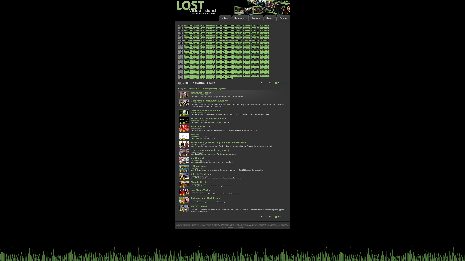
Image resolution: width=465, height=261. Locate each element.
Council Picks (203, 89)
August (229, 25)
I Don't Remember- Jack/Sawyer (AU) (210, 150)
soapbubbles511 (197, 112)
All (185, 89)
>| (284, 83)
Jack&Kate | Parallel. (201, 93)
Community (239, 18)
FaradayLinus (196, 120)
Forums (283, 18)
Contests (256, 18)
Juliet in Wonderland (201, 174)
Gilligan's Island (199, 166)
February (195, 25)
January (187, 25)
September (238, 25)
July (223, 25)
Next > (280, 83)
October (246, 25)
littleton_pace (196, 208)
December (264, 25)
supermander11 (197, 176)
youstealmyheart (197, 200)
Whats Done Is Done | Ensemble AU (209, 118)
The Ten (195, 134)
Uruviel (194, 168)
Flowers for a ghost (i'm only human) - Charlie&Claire (218, 142)
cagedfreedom (196, 94)
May (213, 25)
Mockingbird (197, 158)
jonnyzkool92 (196, 136)
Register (287, 1)
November (255, 25)
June (218, 25)
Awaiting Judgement (218, 89)
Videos (225, 18)
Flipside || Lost (198, 182)
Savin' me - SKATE (200, 126)
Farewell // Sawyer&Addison (205, 110)
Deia (193, 128)
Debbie (194, 152)
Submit (269, 18)
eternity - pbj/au (199, 206)
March (202, 25)
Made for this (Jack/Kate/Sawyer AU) (209, 101)
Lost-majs (195, 144)
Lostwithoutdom (197, 160)
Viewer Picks (192, 89)
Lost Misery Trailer (200, 190)
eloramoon (195, 184)
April (208, 25)
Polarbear (195, 192)
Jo (193, 102)
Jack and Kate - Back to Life (205, 198)
